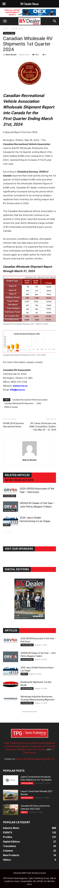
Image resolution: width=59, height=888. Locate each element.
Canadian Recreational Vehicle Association (30, 400)
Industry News (17, 28)
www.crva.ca (20, 385)
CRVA (39, 403)
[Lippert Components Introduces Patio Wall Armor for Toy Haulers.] (10, 780)
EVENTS (7, 525)
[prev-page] (5, 532)
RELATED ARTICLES (17, 475)
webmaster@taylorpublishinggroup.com (35, 758)
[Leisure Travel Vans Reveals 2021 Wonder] (10, 795)
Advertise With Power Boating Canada (29, 873)
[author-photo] (29, 455)
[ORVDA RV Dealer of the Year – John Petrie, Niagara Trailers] (10, 506)
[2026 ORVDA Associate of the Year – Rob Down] (10, 492)
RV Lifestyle (19, 749)
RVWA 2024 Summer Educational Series (13, 425)
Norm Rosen (11, 54)
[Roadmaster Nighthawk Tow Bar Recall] (10, 686)
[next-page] (10, 532)
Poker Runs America (36, 749)
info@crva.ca (17, 389)
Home (5, 28)
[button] (5, 21)
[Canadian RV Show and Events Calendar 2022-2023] (10, 809)
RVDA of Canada (11, 407)
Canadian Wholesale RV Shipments (18, 403)
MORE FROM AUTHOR (19, 480)
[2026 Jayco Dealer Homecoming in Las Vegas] (10, 521)
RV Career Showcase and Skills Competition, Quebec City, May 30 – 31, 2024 (42, 426)
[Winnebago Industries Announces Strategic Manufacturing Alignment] (10, 699)
